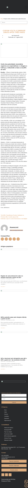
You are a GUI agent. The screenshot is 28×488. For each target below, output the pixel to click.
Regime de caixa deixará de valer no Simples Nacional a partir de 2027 (12, 276)
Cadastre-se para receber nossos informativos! (11, 393)
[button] (26, 7)
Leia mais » (3, 286)
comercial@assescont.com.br (8, 457)
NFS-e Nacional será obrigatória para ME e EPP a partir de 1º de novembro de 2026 (14, 359)
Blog (2, 18)
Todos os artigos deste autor (16, 230)
